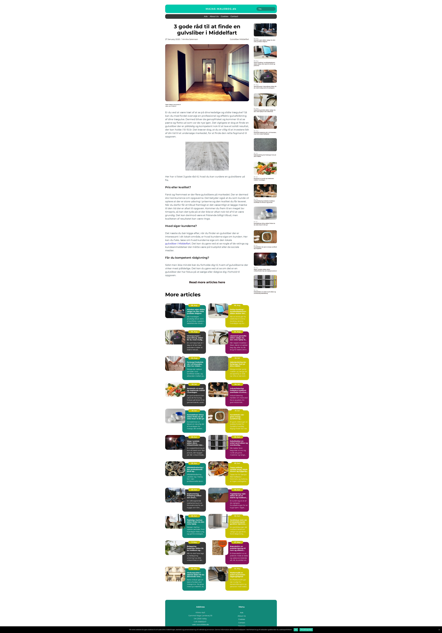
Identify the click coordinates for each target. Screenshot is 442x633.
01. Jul (194, 411)
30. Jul (237, 358)
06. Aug (237, 305)
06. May (194, 569)
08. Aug (194, 305)
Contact (234, 16)
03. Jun (237, 463)
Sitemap (241, 626)
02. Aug (194, 358)
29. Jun (194, 463)
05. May (237, 569)
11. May (194, 542)
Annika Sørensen (190, 39)
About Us (214, 16)
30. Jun (194, 437)
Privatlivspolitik (306, 629)
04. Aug (194, 332)
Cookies (224, 16)
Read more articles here (207, 282)
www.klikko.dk (202, 624)
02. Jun (194, 516)
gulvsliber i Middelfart (178, 243)
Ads (206, 16)
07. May (237, 542)
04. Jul (237, 384)
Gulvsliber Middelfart (239, 39)
